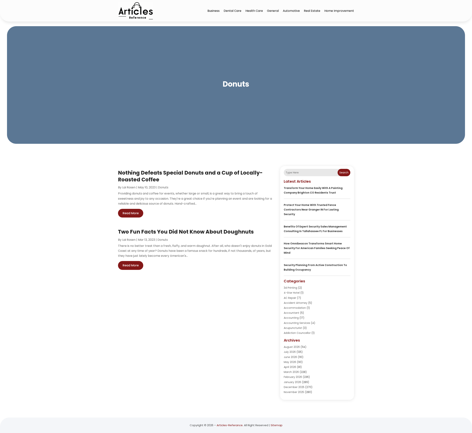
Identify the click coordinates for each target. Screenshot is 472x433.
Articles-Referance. (230, 425)
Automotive (291, 11)
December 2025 (294, 387)
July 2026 (290, 352)
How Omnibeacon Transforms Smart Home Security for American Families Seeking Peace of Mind (317, 248)
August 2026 (292, 347)
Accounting (291, 318)
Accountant (291, 313)
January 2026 (292, 382)
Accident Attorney (295, 303)
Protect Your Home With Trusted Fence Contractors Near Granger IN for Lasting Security (311, 209)
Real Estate (312, 11)
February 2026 (293, 377)
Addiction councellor (297, 333)
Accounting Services (297, 323)
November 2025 (294, 392)
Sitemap (276, 425)
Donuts (163, 187)
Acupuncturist (293, 328)
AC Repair (290, 298)
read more (131, 213)
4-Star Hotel (292, 293)
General (273, 11)
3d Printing (290, 288)
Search (343, 172)
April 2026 (290, 367)
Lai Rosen (129, 187)
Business (213, 11)
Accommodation (295, 308)
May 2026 (290, 362)
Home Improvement (339, 11)
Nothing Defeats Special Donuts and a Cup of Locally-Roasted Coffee (190, 176)
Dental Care (232, 11)
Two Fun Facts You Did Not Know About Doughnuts (186, 231)
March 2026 (291, 372)
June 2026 (290, 357)
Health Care (254, 11)
